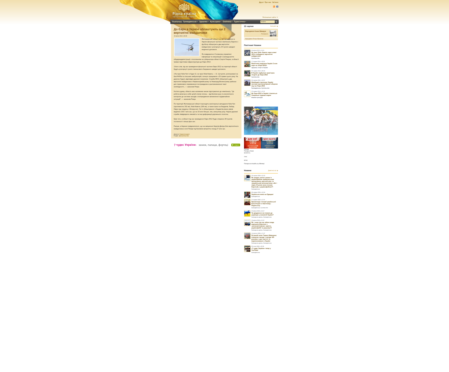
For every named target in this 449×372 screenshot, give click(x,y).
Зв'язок (275, 2)
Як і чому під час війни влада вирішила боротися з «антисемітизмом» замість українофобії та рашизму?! (262, 225)
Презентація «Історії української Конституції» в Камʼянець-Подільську (263, 203)
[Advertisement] (224, 308)
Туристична (239, 22)
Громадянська (189, 22)
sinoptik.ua (254, 163)
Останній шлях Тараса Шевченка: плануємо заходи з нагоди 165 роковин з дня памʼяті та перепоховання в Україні (264, 238)
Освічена (227, 22)
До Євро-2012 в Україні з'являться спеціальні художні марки (264, 94)
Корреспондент (185, 134)
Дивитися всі (272, 170)
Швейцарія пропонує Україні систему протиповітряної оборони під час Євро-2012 (264, 84)
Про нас (268, 2)
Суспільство (185, 135)
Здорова (203, 22)
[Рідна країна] (184, 10)
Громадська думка (256, 217)
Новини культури (257, 97)
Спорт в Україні (263, 67)
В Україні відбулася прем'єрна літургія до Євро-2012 (262, 74)
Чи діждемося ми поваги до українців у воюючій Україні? (262, 214)
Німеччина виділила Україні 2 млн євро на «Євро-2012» (264, 64)
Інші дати (273, 26)
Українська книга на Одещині (262, 194)
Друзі (261, 2)
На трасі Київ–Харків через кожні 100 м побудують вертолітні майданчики (263, 54)
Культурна (215, 22)
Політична (177, 22)
